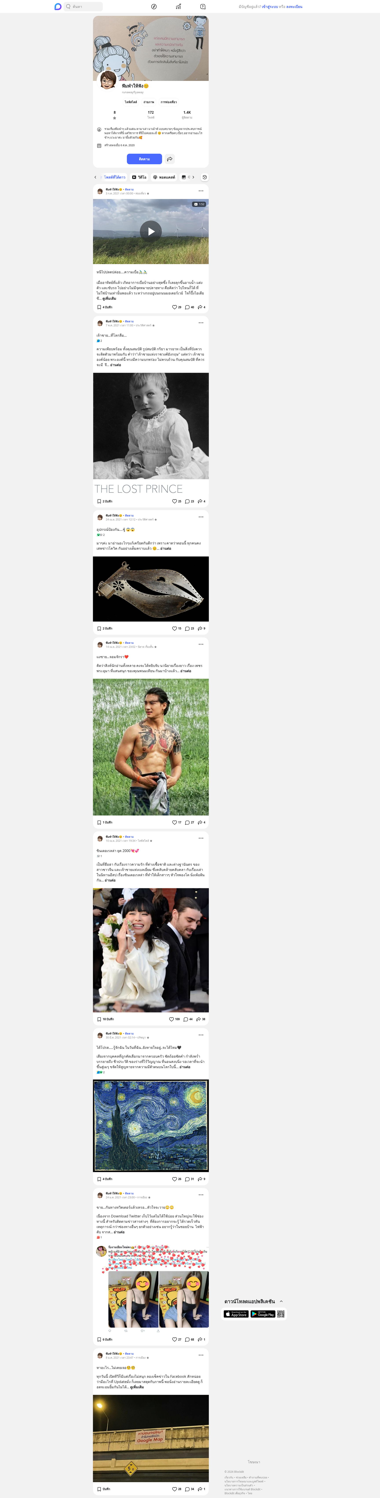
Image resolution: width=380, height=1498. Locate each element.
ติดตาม (144, 159)
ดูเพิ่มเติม (109, 298)
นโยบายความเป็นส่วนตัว (239, 1485)
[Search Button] (68, 6)
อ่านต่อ (115, 364)
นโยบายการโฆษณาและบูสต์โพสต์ (244, 1481)
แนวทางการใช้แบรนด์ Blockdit (242, 1489)
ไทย (250, 1493)
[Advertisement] (254, 1392)
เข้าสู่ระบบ (270, 6)
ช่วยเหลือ (241, 1477)
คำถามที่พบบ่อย (258, 1477)
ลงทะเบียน (294, 6)
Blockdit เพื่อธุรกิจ (235, 1493)
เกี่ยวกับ (229, 1477)
